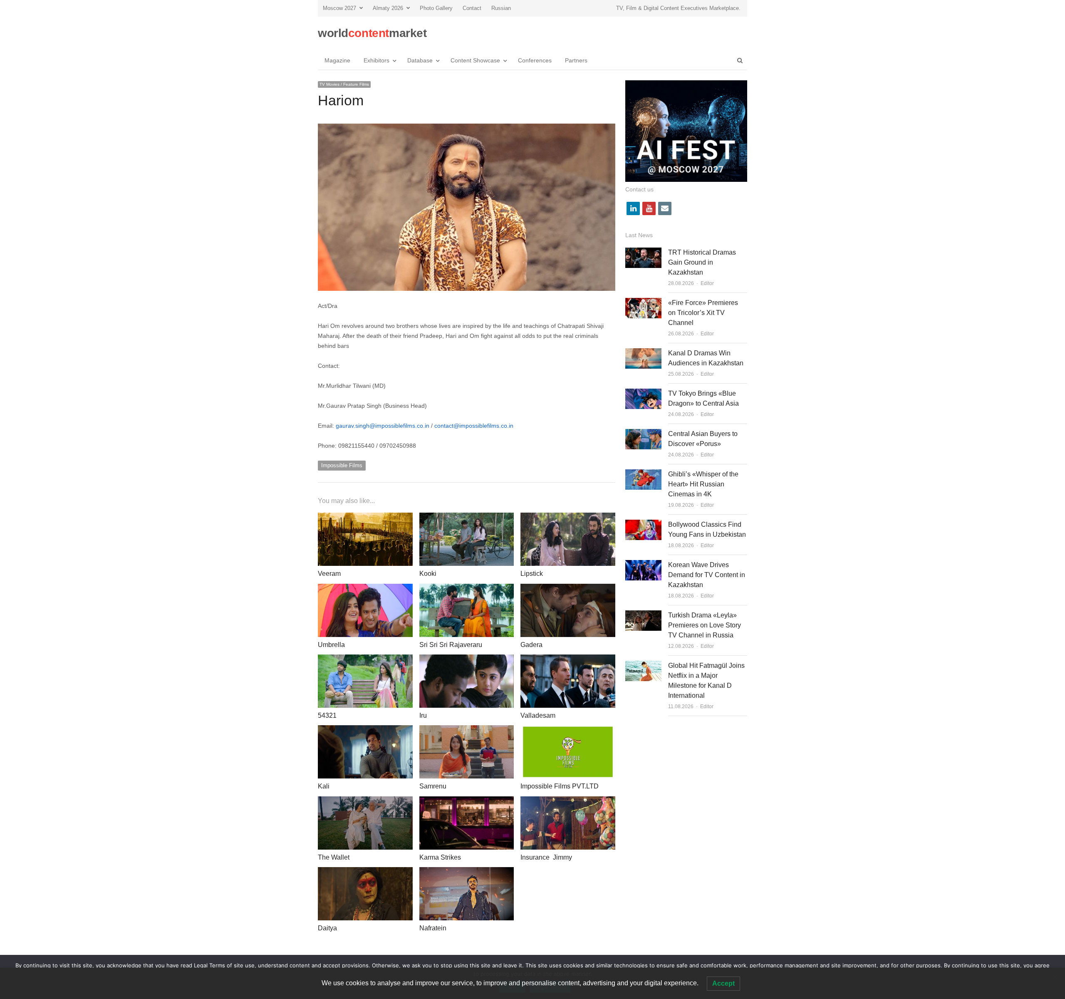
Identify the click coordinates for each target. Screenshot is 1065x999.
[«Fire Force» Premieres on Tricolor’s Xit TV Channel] (643, 303)
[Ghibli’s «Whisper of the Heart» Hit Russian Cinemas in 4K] (643, 474)
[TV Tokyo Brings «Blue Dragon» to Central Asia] (643, 393)
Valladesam (537, 715)
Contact (472, 8)
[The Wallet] (365, 801)
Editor (707, 283)
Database (420, 60)
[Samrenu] (466, 730)
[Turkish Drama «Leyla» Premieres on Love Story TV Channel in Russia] (643, 615)
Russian (501, 8)
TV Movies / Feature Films (344, 84)
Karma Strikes (440, 857)
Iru (423, 715)
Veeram (329, 573)
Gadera (531, 644)
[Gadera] (567, 588)
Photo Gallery (436, 8)
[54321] (365, 659)
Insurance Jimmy (546, 857)
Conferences (535, 60)
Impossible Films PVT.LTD (559, 786)
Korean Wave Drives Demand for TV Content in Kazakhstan (706, 574)
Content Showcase (475, 60)
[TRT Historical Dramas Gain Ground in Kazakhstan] (643, 252)
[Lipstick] (567, 517)
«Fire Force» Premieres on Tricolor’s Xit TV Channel (703, 312)
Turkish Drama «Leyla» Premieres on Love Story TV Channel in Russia (704, 625)
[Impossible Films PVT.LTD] (567, 730)
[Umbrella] (365, 588)
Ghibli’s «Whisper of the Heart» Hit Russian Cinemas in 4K (703, 484)
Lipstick (531, 573)
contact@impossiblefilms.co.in (473, 425)
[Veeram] (365, 517)
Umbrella (331, 644)
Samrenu (432, 786)
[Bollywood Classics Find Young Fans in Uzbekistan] (643, 524)
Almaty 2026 (388, 8)
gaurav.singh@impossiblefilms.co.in (382, 425)
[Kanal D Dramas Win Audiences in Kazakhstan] (643, 353)
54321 (327, 715)
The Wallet (333, 857)
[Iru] (466, 659)
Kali (323, 786)
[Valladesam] (567, 659)
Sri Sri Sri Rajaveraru (450, 644)
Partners (576, 60)
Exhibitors (376, 60)
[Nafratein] (466, 872)
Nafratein (432, 928)
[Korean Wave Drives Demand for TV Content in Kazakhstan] (643, 565)
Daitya (327, 928)
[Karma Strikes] (466, 801)
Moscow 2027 (339, 8)
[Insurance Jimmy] (567, 801)
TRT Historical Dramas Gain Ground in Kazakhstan (702, 262)
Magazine (337, 60)
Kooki (427, 573)
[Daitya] (365, 872)
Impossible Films (341, 465)
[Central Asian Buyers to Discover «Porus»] (643, 434)
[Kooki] (466, 517)
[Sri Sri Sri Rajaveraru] (466, 588)
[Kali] (365, 730)
